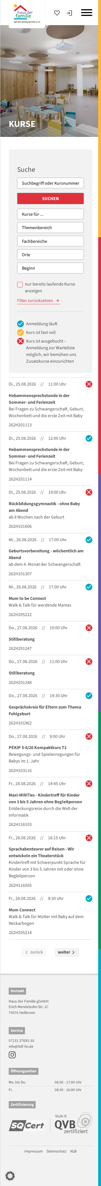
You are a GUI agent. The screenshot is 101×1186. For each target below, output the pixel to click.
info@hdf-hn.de (21, 1046)
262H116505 (20, 885)
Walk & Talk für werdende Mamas (40, 605)
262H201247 (20, 648)
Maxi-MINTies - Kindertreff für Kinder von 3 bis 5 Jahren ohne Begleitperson (45, 798)
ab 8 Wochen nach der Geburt (36, 517)
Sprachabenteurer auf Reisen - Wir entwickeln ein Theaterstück (41, 852)
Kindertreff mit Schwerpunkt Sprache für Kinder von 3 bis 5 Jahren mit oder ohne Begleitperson (47, 869)
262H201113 (20, 425)
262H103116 (20, 770)
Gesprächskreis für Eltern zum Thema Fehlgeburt (45, 710)
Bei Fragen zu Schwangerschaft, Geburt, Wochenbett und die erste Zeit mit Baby (46, 412)
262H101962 (20, 723)
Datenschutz (56, 1151)
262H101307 (20, 574)
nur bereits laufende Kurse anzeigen (50, 287)
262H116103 (20, 824)
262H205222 (20, 615)
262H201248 (20, 682)
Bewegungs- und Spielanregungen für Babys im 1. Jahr (44, 757)
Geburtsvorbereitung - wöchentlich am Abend (46, 554)
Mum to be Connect (27, 598)
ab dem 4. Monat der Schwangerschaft (45, 564)
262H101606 (20, 526)
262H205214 (20, 933)
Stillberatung (22, 639)
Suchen (50, 199)
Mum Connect (22, 910)
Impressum (33, 1151)
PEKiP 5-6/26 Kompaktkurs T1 (37, 748)
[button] (10, 1176)
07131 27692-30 (21, 1040)
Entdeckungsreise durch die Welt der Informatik (43, 811)
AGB (73, 1151)
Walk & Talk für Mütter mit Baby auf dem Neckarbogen (46, 920)
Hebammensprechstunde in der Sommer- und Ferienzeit (39, 399)
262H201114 (20, 479)
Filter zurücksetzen (35, 301)
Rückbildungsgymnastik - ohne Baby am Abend (44, 507)
